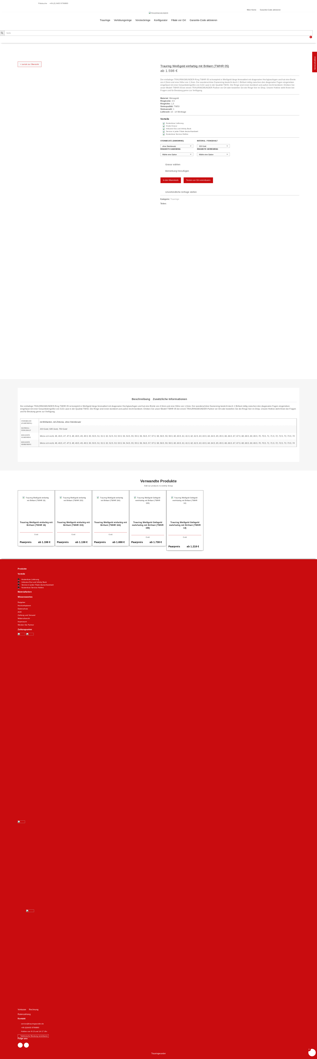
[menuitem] (105, 20)
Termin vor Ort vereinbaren (198, 180)
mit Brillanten (46, 422)
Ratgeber (21, 602)
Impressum (22, 622)
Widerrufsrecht (24, 618)
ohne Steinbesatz (73, 422)
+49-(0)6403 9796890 (30, 1027)
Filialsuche (42, 3)
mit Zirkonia (58, 422)
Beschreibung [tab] (141, 399)
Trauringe (174, 199)
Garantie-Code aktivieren (270, 10)
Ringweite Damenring (170, 149)
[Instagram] (26, 1045)
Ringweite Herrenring (207, 149)
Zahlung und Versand (26, 615)
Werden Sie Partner (26, 625)
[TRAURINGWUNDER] (158, 13)
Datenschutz (23, 609)
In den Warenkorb (170, 180)
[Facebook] (171, 204)
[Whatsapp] (175, 204)
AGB (19, 612)
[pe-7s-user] (304, 39)
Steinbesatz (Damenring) (172, 141)
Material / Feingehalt (207, 141)
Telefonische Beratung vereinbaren (34, 1036)
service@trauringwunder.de (32, 1024)
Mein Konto (251, 10)
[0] (309, 38)
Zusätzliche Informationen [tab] (170, 399)
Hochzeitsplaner (24, 606)
